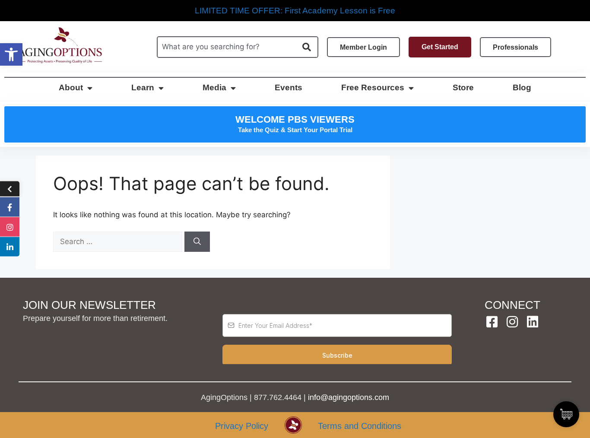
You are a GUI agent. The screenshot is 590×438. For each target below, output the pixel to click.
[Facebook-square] (492, 322)
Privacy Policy (241, 426)
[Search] (197, 242)
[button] (11, 54)
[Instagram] (512, 322)
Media (214, 87)
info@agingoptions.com (348, 397)
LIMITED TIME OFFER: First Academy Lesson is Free (295, 10)
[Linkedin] (532, 322)
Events (288, 87)
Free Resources (372, 87)
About (71, 87)
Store (463, 87)
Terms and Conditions (359, 426)
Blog (522, 87)
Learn (142, 87)
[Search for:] (118, 241)
